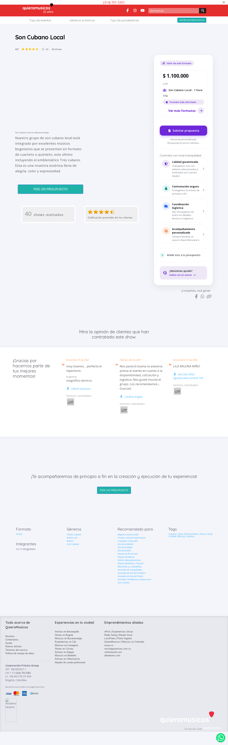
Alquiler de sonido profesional (70, 662)
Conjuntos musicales (128, 540)
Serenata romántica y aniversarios (134, 579)
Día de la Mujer (125, 547)
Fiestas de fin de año (128, 553)
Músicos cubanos (186, 536)
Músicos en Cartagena (66, 645)
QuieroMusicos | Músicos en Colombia (124, 641)
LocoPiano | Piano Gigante (118, 638)
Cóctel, (209, 534)
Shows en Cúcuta (64, 648)
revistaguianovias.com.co (117, 648)
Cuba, (180, 534)
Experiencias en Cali (65, 641)
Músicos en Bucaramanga (68, 638)
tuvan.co (108, 645)
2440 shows (38, 49)
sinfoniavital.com (113, 652)
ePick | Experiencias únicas (118, 631)
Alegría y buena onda (128, 534)
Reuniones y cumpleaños (130, 566)
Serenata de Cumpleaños (130, 569)
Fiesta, (203, 534)
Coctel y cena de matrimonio (132, 537)
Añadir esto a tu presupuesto (183, 255)
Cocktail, (172, 536)
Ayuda (8, 643)
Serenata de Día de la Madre (132, 573)
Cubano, (172, 534)
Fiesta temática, (192, 534)
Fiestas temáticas (126, 556)
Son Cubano (73, 544)
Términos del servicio (16, 650)
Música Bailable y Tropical (130, 563)
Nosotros (10, 636)
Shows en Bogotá (64, 635)
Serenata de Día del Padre (130, 576)
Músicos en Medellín (65, 655)
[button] (183, 168)
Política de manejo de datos (19, 653)
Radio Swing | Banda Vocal (118, 635)
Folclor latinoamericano (129, 560)
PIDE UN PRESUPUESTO (50, 189)
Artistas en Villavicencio (67, 659)
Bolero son (72, 537)
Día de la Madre (125, 544)
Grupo (19, 534)
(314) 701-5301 (114, 2)
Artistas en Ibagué (64, 652)
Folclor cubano (74, 534)
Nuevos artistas (13, 646)
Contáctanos (11, 639)
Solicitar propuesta (186, 131)
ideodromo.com (112, 655)
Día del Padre (124, 550)
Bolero (70, 540)
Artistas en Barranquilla (67, 631)
